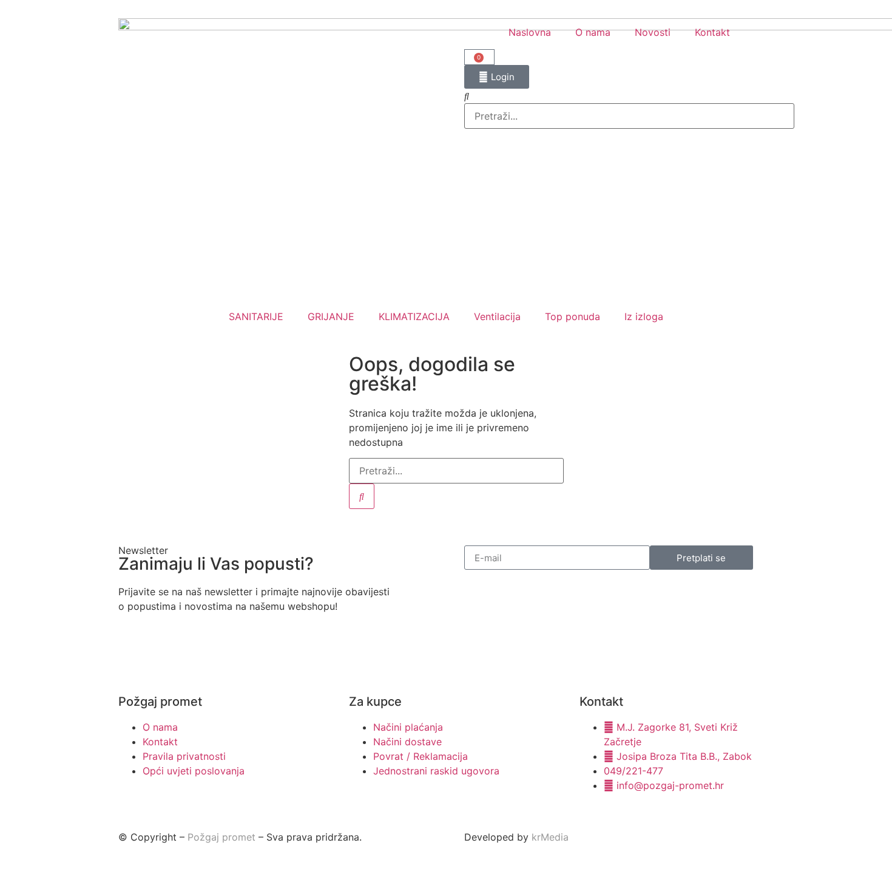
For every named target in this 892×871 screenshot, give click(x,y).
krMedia (550, 837)
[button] (619, 96)
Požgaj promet (221, 837)
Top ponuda (572, 316)
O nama (592, 32)
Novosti (653, 32)
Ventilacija (497, 316)
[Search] (361, 496)
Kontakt (712, 32)
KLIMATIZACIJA (414, 316)
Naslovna (530, 32)
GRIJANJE (331, 316)
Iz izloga (643, 316)
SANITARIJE (256, 316)
